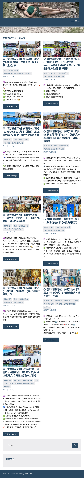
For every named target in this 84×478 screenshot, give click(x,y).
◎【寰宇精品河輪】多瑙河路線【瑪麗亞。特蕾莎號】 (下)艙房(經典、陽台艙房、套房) (61, 292)
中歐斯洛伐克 (49, 227)
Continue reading (10, 106)
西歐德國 (28, 73)
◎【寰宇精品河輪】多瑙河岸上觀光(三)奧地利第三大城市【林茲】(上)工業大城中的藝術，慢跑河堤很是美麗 (21, 131)
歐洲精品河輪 (13, 70)
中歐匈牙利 (7, 299)
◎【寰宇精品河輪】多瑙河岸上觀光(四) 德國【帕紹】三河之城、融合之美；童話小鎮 (21, 62)
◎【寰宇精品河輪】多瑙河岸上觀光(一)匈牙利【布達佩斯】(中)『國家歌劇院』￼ (21, 291)
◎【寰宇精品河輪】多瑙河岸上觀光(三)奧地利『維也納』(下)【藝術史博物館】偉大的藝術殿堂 (21, 218)
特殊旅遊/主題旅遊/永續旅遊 (13, 73)
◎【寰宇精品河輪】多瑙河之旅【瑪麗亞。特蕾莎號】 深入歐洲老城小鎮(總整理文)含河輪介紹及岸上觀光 (21, 372)
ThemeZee (28, 474)
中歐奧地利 (48, 73)
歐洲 (5, 70)
